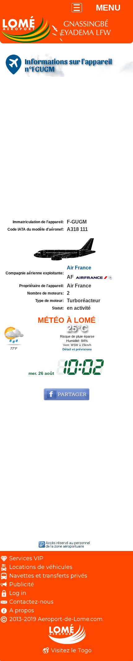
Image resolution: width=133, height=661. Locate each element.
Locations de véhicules (40, 567)
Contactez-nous (31, 601)
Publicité (21, 584)
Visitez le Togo (71, 650)
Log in (17, 593)
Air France (79, 267)
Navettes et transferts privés (48, 575)
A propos (21, 610)
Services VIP (26, 558)
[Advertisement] (66, 148)
